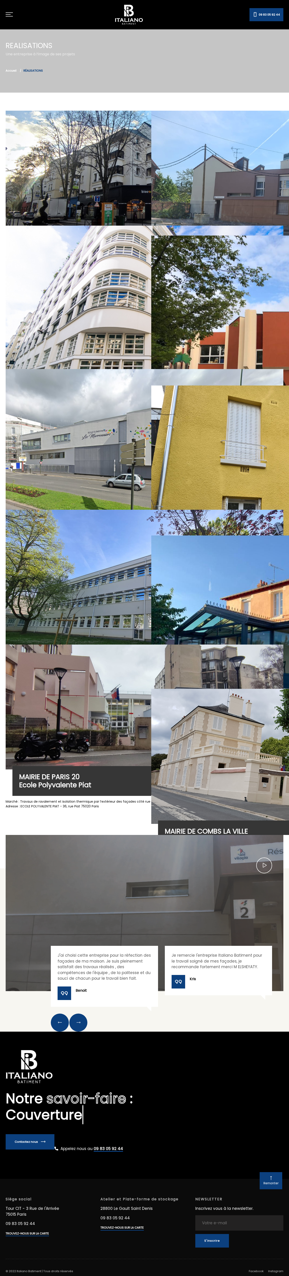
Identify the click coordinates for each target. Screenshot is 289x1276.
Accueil (11, 70)
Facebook (256, 1271)
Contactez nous (27, 1142)
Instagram (275, 1271)
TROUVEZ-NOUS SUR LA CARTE (27, 1233)
